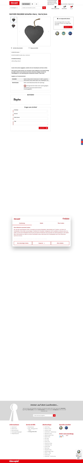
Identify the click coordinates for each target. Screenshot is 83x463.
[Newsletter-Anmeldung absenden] (54, 415)
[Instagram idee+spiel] (82, 142)
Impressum (14, 427)
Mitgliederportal (15, 433)
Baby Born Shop (48, 433)
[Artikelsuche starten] (44, 7)
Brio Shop (47, 440)
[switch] (78, 458)
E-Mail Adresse (17, 117)
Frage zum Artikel (34, 48)
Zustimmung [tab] (22, 223)
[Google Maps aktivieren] (59, 2)
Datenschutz (14, 428)
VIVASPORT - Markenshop (50, 456)
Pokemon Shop (48, 428)
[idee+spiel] (14, 3)
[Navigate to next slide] (48, 31)
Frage (15, 121)
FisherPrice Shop (48, 443)
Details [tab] (41, 223)
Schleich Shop (48, 430)
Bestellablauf (31, 427)
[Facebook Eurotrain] (82, 144)
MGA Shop (47, 448)
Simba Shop (47, 454)
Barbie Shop (47, 436)
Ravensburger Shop (49, 451)
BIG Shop (47, 438)
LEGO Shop (47, 427)
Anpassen (41, 243)
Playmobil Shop (48, 449)
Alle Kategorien (14, 7)
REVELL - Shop (48, 453)
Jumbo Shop (47, 446)
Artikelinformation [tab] (15, 52)
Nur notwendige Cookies (22, 243)
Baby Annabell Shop (49, 435)
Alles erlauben (60, 243)
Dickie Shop (47, 441)
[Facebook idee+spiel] (82, 140)
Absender (16, 113)
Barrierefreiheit (15, 430)
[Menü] (81, 450)
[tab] (63, 19)
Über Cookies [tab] (61, 223)
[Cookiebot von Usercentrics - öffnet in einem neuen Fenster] (63, 219)
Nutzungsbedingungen (17, 431)
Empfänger (16, 109)
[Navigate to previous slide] (19, 31)
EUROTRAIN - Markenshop (50, 431)
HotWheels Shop (48, 444)
